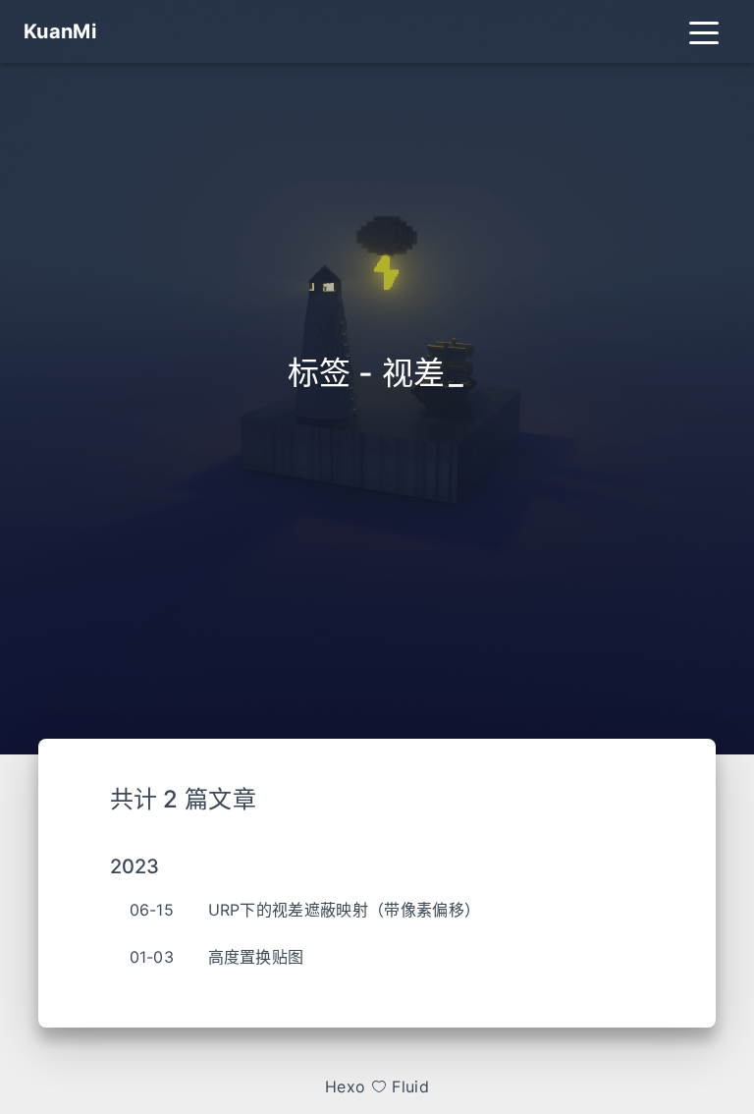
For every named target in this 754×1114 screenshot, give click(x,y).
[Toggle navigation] (703, 31)
